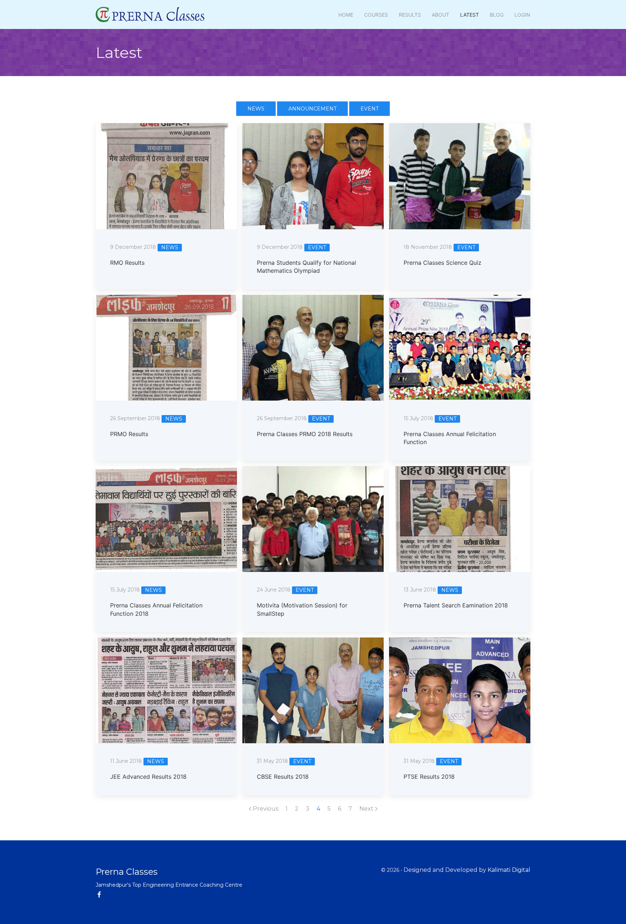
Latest (469, 15)
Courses (376, 15)
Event (369, 108)
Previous (264, 808)
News (255, 108)
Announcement (312, 108)
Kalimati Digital (509, 869)
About (440, 15)
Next (367, 808)
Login (522, 15)
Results (410, 15)
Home (345, 15)
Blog (497, 15)
